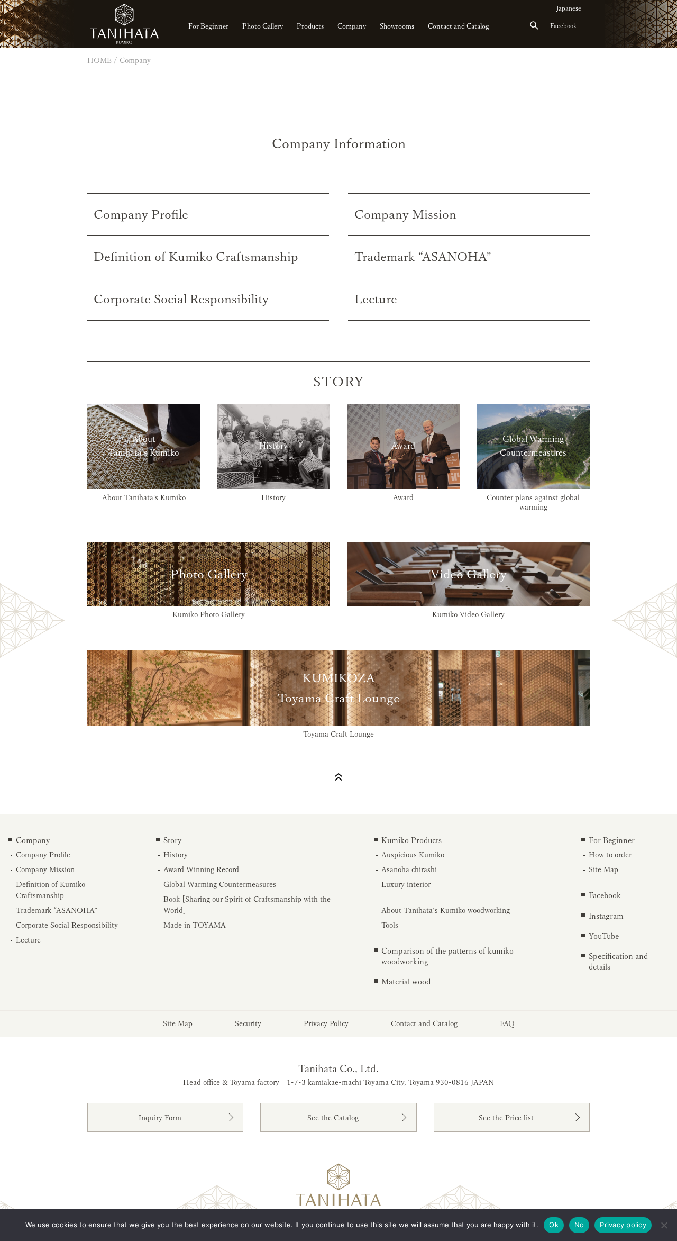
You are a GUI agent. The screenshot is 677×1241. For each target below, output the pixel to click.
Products (310, 26)
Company (351, 26)
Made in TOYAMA (194, 925)
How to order (610, 854)
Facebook (563, 25)
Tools (389, 925)
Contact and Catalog (458, 26)
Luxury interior (406, 884)
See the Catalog (333, 1117)
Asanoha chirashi (409, 869)
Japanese (568, 8)
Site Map (603, 869)
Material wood (406, 981)
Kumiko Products (411, 840)
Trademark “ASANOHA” (56, 910)
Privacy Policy (326, 1023)
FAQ (507, 1023)
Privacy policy (623, 1224)
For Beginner (208, 26)
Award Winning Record (201, 869)
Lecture (28, 940)
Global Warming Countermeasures (219, 884)
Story (172, 840)
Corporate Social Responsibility (67, 925)
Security (248, 1023)
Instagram (606, 916)
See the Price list (506, 1117)
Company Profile (43, 854)
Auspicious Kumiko (412, 854)
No (579, 1224)
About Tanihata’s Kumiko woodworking (445, 910)
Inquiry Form (160, 1117)
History (175, 854)
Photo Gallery (262, 26)
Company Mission (45, 869)
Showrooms (397, 26)
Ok (554, 1224)
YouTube (604, 936)
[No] (663, 1225)
